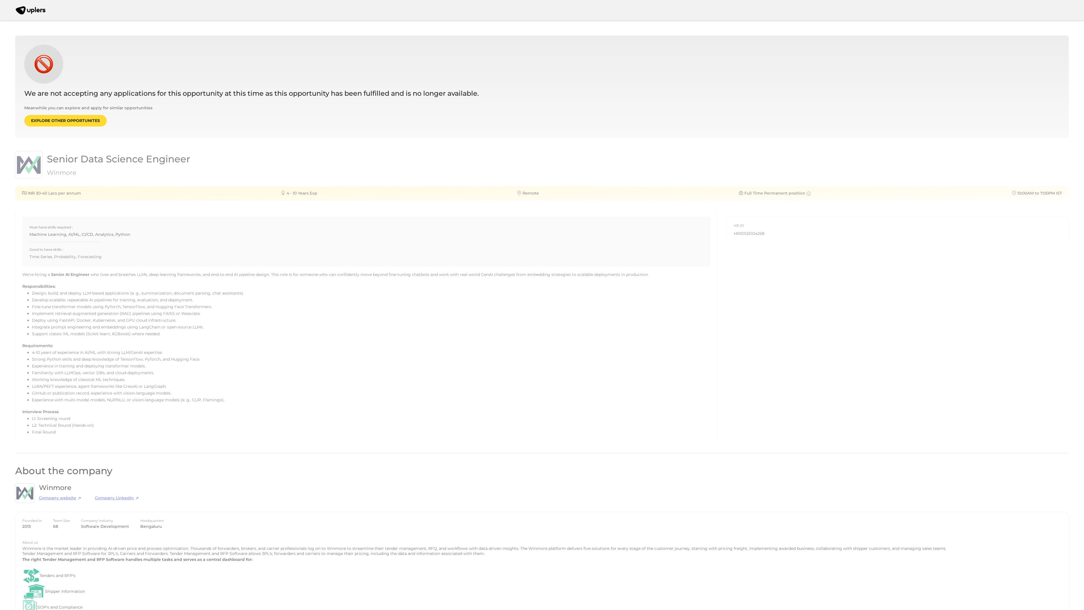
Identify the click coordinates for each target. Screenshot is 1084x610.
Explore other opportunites (65, 120)
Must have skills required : (51, 227)
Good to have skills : (46, 249)
